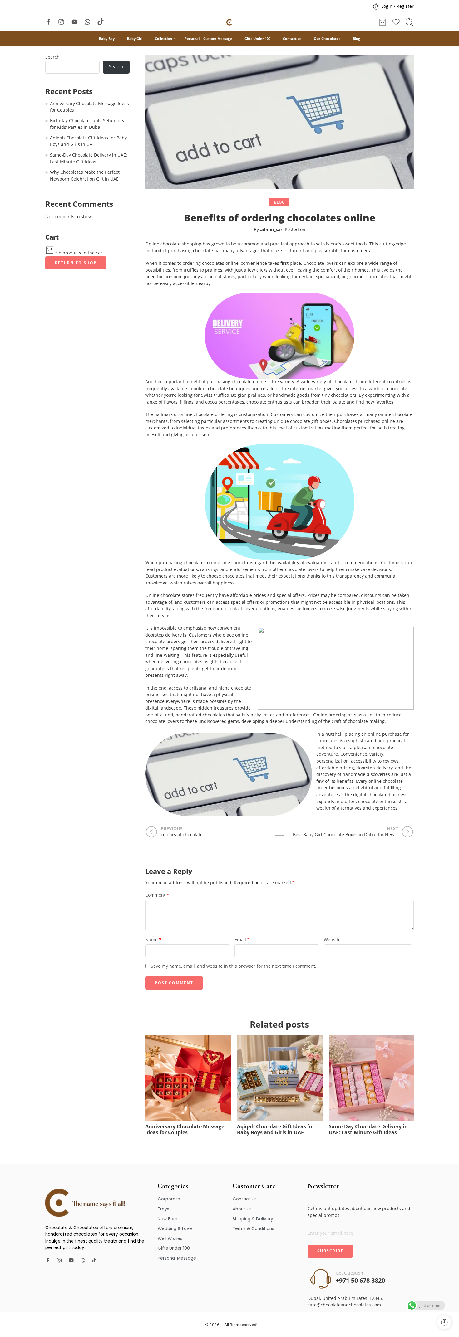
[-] (229, 22)
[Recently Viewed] (444, 1322)
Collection (163, 38)
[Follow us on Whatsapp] (87, 21)
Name (153, 939)
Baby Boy (107, 38)
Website (332, 939)
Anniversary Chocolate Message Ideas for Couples (184, 1130)
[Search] (409, 22)
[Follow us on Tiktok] (100, 21)
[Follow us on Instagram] (61, 21)
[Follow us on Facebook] (48, 22)
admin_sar (271, 229)
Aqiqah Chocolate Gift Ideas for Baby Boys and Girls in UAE (275, 1130)
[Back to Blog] (279, 832)
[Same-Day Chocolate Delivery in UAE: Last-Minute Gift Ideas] (371, 1078)
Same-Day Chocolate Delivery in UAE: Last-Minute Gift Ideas (368, 1130)
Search (52, 57)
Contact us (292, 38)
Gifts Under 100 (257, 38)
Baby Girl (134, 38)
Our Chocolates (327, 38)
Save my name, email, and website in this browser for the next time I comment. (233, 966)
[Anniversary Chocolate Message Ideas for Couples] (188, 1078)
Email (242, 939)
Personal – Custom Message (208, 38)
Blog (356, 38)
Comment (157, 895)
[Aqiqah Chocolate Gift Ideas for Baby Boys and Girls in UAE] (280, 1078)
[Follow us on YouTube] (74, 21)
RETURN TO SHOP (76, 262)
